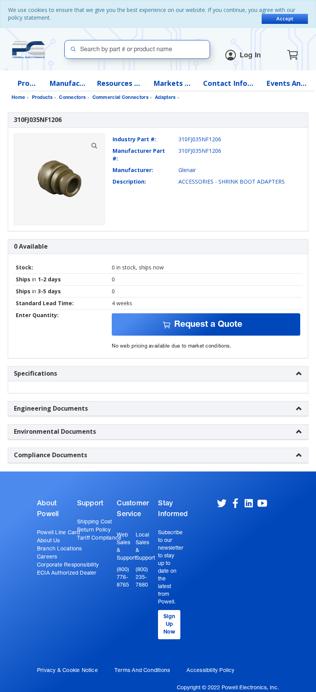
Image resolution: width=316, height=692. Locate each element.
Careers (47, 557)
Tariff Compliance (99, 538)
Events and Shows (288, 83)
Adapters (165, 97)
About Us (48, 541)
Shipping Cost (94, 522)
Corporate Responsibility (68, 565)
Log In (250, 55)
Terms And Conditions (142, 671)
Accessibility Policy (210, 671)
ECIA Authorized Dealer (67, 573)
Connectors (72, 97)
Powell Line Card (58, 533)
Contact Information (229, 83)
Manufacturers (67, 83)
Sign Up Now (169, 624)
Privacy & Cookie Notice (67, 671)
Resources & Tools (119, 83)
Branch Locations (59, 549)
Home (18, 97)
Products (27, 83)
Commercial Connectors (120, 97)
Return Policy (94, 530)
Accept (284, 18)
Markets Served (172, 83)
